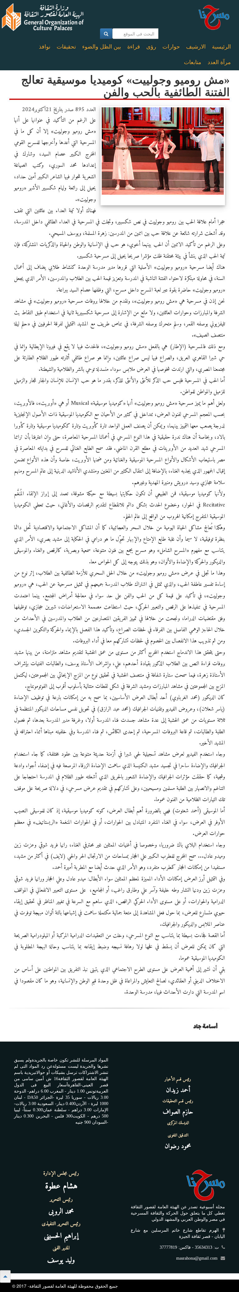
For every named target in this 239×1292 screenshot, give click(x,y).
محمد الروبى (61, 1211)
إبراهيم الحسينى (61, 1236)
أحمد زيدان (178, 1090)
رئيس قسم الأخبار (178, 1079)
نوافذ (44, 47)
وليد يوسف (61, 1260)
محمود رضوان (178, 1146)
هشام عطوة (61, 1186)
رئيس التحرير (61, 1199)
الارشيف (196, 47)
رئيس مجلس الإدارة (61, 1173)
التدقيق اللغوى (178, 1135)
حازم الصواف (178, 1112)
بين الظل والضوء (101, 47)
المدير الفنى (61, 1248)
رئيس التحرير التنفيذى (61, 1224)
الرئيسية (221, 47)
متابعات (192, 62)
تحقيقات (66, 47)
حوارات (171, 47)
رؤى (151, 47)
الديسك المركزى (178, 1123)
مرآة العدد (219, 62)
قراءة (133, 47)
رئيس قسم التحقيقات (177, 1101)
